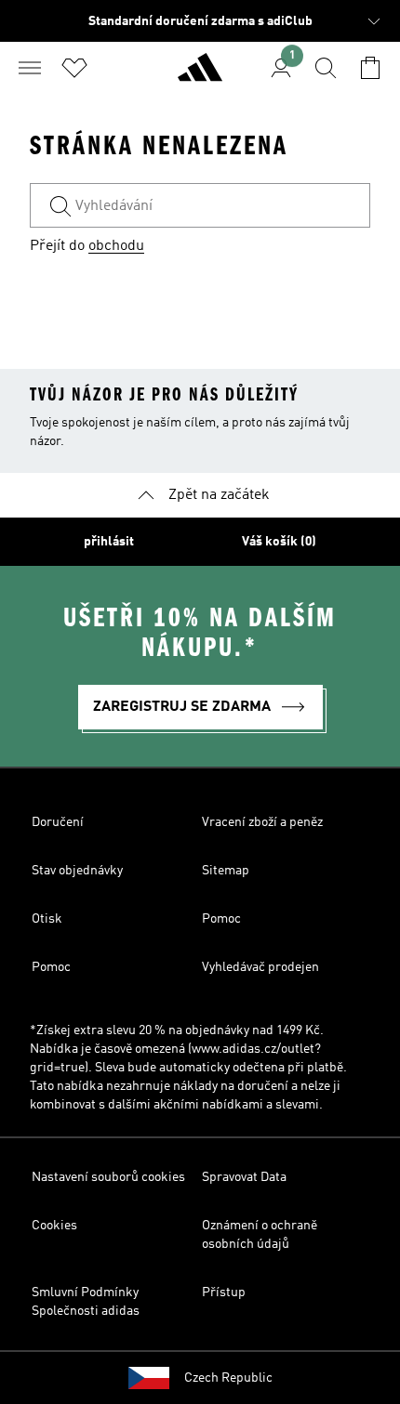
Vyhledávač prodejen (260, 967)
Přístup (224, 1292)
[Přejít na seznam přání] (74, 68)
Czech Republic (228, 1377)
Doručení (58, 822)
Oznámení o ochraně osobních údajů (259, 1235)
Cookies (54, 1225)
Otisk (47, 918)
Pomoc (221, 918)
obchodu (116, 246)
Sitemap (225, 870)
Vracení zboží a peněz (262, 822)
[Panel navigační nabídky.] (29, 68)
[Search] (325, 68)
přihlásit (109, 541)
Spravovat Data (244, 1177)
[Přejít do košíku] (370, 68)
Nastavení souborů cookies (108, 1177)
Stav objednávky (77, 870)
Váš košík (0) (279, 541)
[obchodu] (200, 75)
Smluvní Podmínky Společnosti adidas (86, 1302)
